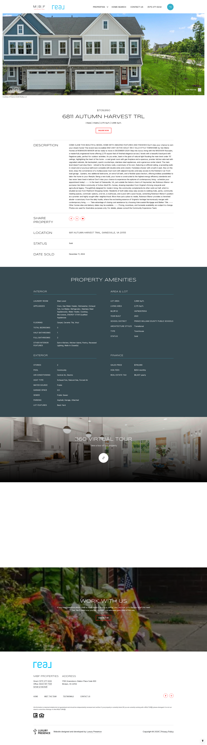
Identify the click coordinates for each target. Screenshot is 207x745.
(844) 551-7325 (45, 684)
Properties (99, 7)
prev (10, 89)
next (16, 89)
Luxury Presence (94, 731)
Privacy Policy (167, 731)
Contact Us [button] (103, 618)
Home (35, 696)
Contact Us (85, 696)
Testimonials (68, 696)
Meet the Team (50, 696)
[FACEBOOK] (165, 696)
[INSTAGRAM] (171, 696)
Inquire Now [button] (103, 130)
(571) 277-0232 (154, 7)
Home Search (119, 7)
